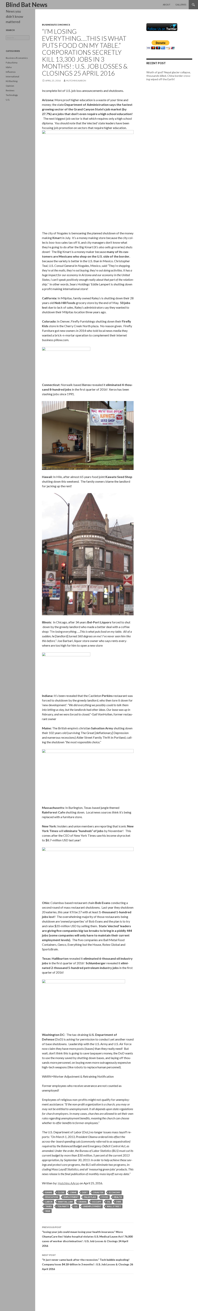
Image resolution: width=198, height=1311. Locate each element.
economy (114, 1192)
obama (82, 1201)
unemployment (92, 1206)
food (105, 1197)
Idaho (9, 67)
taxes (48, 1206)
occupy (96, 1201)
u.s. (76, 1206)
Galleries (180, 4)
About (166, 4)
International (12, 76)
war (47, 1211)
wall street (114, 1206)
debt (85, 1192)
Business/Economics (56, 24)
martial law (65, 1201)
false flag (90, 1197)
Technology (12, 95)
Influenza (10, 71)
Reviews (10, 90)
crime (73, 1192)
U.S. (8, 99)
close (61, 1192)
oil (108, 1201)
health (118, 1197)
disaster (98, 1192)
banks (48, 1192)
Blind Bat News (26, 4)
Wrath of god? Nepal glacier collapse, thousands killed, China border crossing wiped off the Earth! (168, 76)
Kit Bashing (11, 81)
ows (118, 1201)
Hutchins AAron (76, 80)
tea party (63, 1206)
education (51, 1197)
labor (49, 1201)
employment (71, 1197)
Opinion (10, 85)
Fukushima (11, 62)
